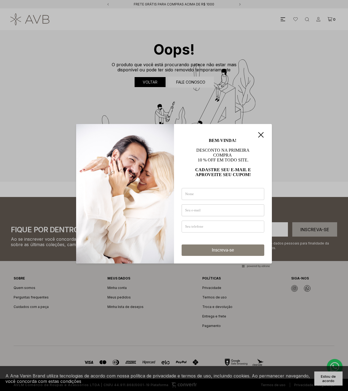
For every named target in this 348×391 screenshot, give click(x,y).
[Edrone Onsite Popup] (174, 195)
